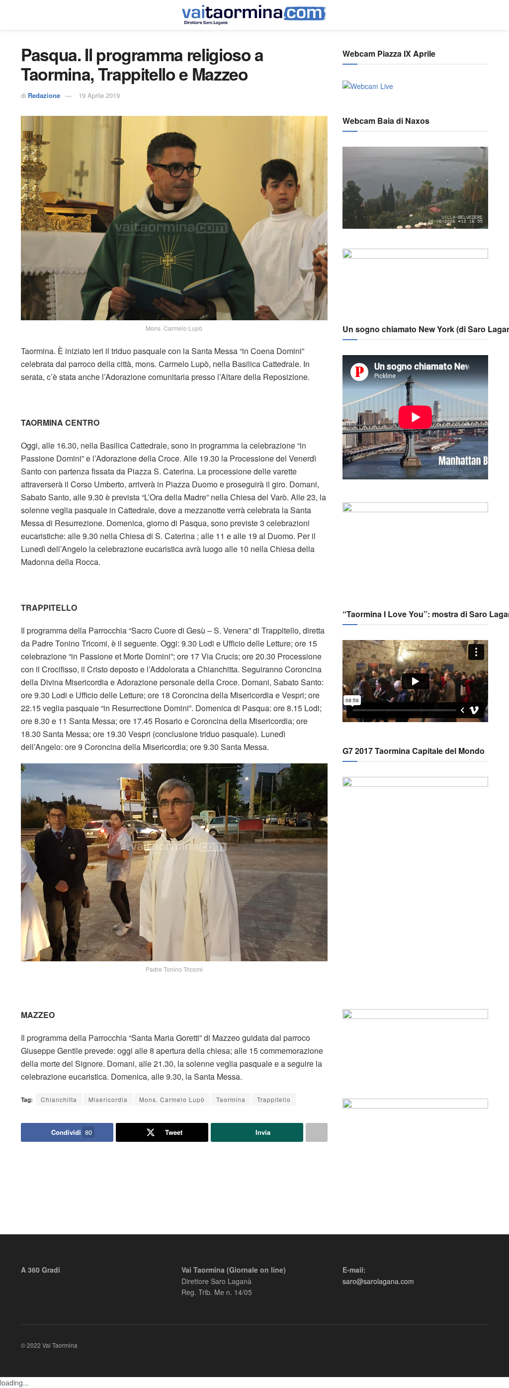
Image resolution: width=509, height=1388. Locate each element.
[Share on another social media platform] (317, 1132)
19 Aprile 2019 (99, 95)
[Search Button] (484, 15)
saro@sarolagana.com (378, 1281)
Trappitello (274, 1099)
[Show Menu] (25, 15)
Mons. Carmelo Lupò (172, 1099)
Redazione (44, 95)
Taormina (231, 1099)
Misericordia (108, 1099)
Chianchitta (59, 1099)
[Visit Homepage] (254, 15)
